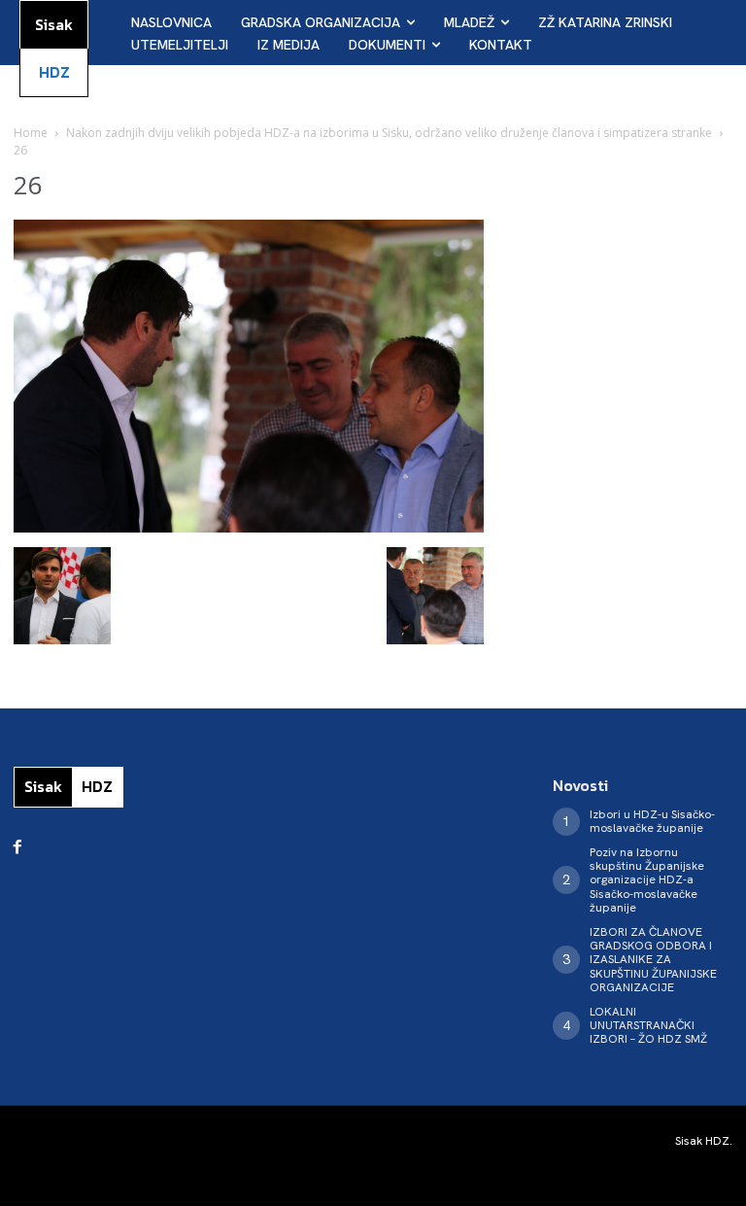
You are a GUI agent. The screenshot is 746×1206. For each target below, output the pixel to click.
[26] (249, 527)
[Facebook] (17, 847)
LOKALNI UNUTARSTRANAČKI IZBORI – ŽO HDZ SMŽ (648, 1026)
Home (31, 132)
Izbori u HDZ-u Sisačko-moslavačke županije (652, 821)
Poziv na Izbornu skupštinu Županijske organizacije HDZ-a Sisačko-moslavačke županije (647, 880)
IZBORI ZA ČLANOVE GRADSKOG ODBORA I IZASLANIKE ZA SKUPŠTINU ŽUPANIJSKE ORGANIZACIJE (653, 960)
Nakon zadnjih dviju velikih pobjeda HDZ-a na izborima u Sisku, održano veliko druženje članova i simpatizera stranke (389, 132)
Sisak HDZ (702, 1141)
